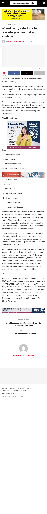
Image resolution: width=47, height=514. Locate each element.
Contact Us (30, 388)
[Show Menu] (3, 3)
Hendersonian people (8, 393)
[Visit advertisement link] (23, 16)
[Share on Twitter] (27, 73)
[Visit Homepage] (23, 3)
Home (3, 24)
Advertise (21, 388)
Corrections (5, 390)
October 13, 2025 (32, 41)
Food (15, 24)
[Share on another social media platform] (39, 73)
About (12, 388)
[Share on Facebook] (14, 73)
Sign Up (4, 388)
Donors (23, 390)
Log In (21, 393)
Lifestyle (9, 24)
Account (15, 390)
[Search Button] (44, 3)
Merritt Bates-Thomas (16, 41)
